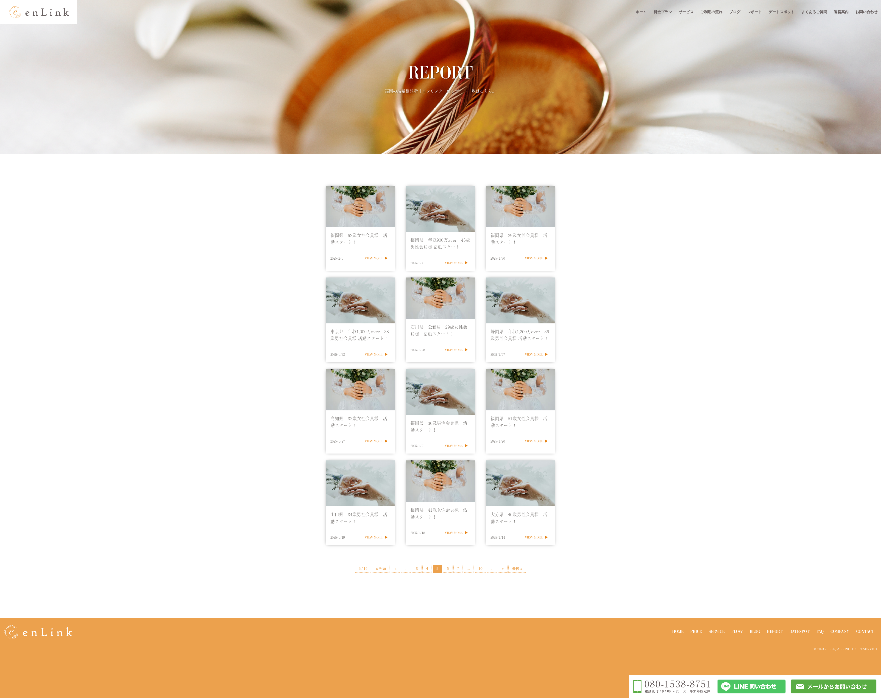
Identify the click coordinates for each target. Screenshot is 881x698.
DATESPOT (799, 631)
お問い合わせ (867, 11)
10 (480, 569)
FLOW (737, 631)
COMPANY (840, 631)
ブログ (734, 11)
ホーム (641, 11)
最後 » (517, 569)
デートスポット (782, 11)
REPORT (775, 631)
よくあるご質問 (814, 11)
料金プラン (663, 11)
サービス (686, 11)
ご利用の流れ (711, 11)
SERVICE (717, 631)
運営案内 (841, 11)
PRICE (696, 631)
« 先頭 (381, 569)
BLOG (755, 631)
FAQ (820, 631)
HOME (677, 631)
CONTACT (865, 631)
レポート (754, 11)
